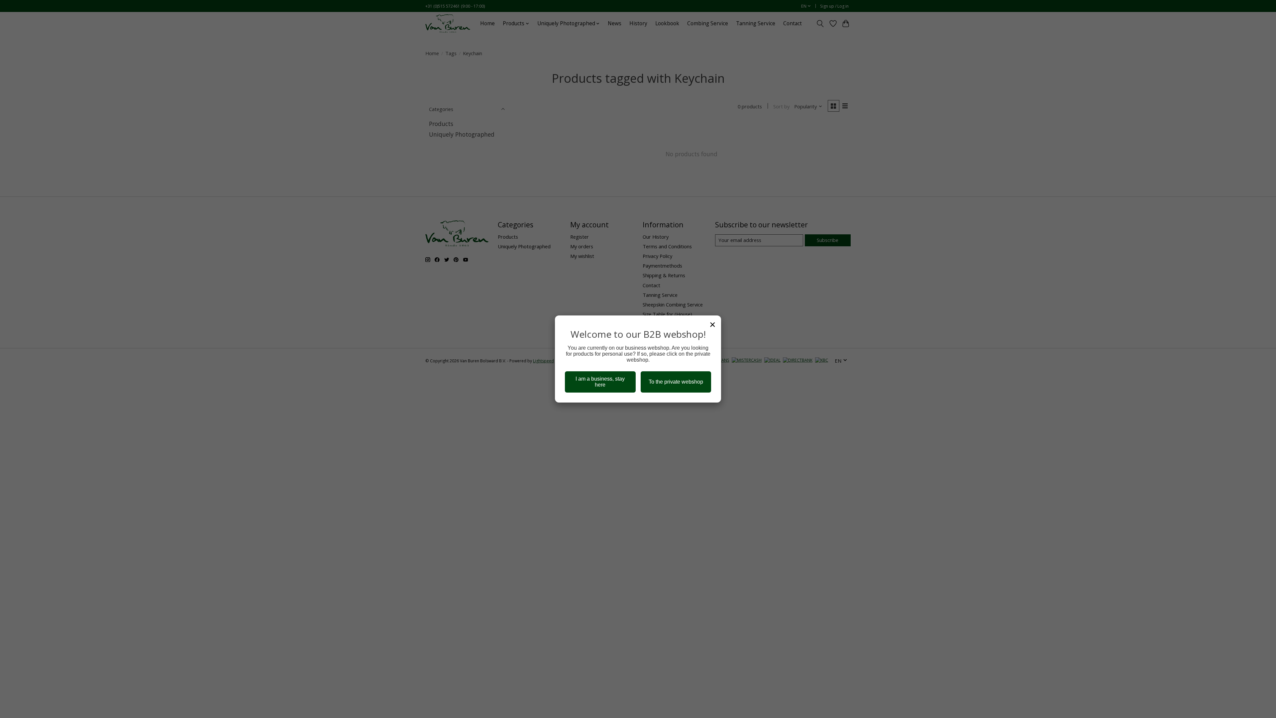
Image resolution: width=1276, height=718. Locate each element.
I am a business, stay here (600, 382)
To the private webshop (676, 382)
